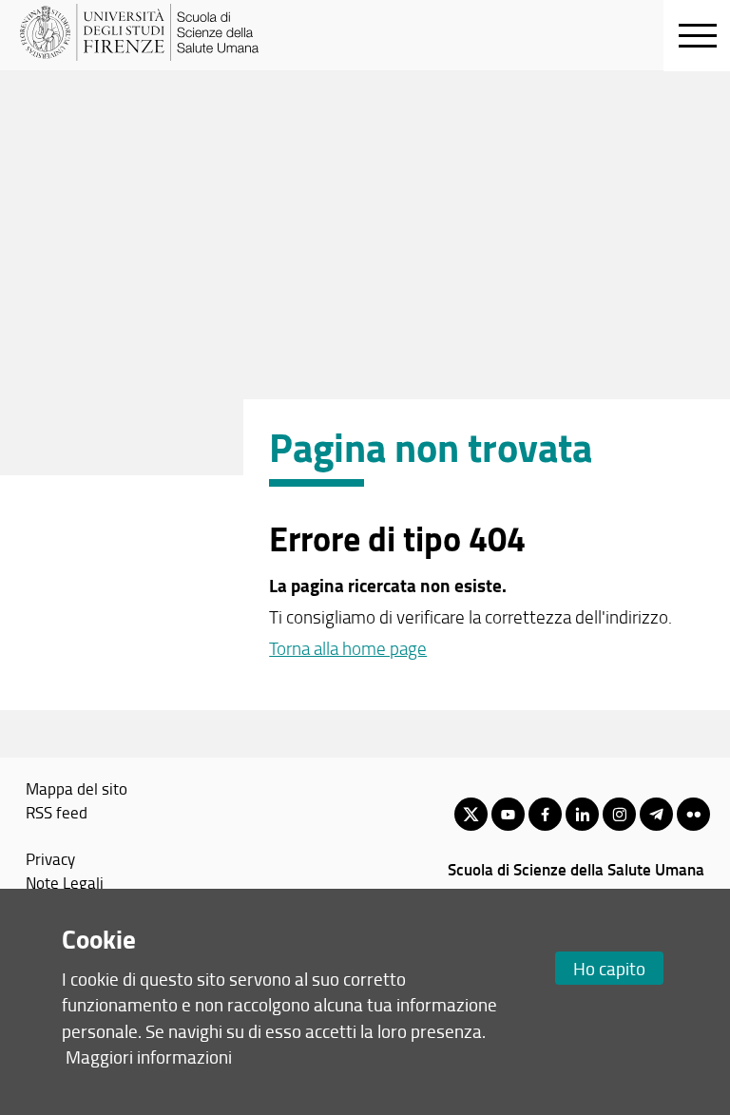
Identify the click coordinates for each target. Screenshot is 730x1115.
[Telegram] (656, 814)
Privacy (50, 858)
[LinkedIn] (582, 814)
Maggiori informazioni (149, 1056)
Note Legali (65, 882)
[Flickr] (693, 814)
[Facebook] (545, 814)
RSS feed (56, 811)
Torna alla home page (348, 648)
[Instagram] (619, 814)
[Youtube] (508, 814)
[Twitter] (471, 814)
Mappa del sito (76, 788)
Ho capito (609, 968)
